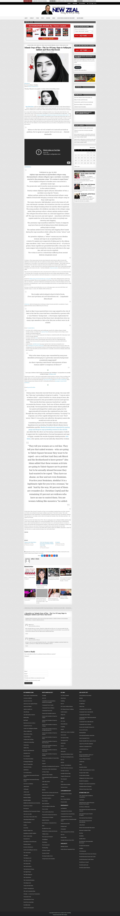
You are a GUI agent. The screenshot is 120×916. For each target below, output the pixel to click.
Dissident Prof (27, 753)
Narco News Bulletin (65, 799)
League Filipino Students (84, 758)
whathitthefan (27, 166)
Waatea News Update (65, 784)
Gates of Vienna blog (28, 764)
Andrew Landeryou (28, 709)
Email (26, 673)
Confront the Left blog (28, 739)
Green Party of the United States (49, 769)
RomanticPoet (27, 838)
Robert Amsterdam (28, 836)
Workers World (45, 853)
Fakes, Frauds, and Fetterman (80, 99)
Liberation (63, 751)
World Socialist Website (84, 867)
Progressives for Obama (47, 817)
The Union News (27, 877)
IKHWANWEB (82, 732)
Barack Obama (30, 45)
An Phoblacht (64, 808)
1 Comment (90, 186)
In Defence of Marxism (84, 806)
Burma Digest (82, 700)
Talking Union (45, 833)
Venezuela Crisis (27, 896)
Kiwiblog (63, 700)
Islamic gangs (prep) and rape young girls (40, 278)
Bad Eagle (26, 720)
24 (94, 160)
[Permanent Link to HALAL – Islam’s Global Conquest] (30, 572)
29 (88, 163)
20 (81, 160)
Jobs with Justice (46, 781)
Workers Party (64, 787)
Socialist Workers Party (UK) (67, 840)
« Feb (75, 166)
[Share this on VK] (57, 556)
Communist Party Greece (66, 816)
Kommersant (64, 826)
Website (26, 675)
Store (37, 18)
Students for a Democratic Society (49, 831)
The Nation (44, 842)
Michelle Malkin (27, 800)
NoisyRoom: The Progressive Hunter (32, 811)
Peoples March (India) (84, 775)
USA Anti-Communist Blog (29, 891)
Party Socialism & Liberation (48, 806)
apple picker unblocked (79, 139)
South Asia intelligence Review (30, 849)
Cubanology (26, 745)
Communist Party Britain (66, 811)
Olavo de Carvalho (28, 814)
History (43, 551)
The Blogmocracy (27, 858)
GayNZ (62, 729)
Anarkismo (81, 799)
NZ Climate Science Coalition (67, 709)
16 (91, 157)
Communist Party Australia (85, 709)
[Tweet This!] (42, 556)
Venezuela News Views (29, 899)
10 (94, 155)
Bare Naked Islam (29, 106)
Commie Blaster (27, 736)
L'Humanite (63, 829)
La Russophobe (27, 794)
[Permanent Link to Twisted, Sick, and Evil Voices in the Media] (77, 196)
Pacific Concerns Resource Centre (87, 769)
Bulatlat (81, 698)
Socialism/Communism (51, 45)
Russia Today (64, 837)
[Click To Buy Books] (48, 40)
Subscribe (75, 3)
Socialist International (84, 845)
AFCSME (44, 695)
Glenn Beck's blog (27, 767)
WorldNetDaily (27, 904)
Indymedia (63, 743)
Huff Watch (26, 769)
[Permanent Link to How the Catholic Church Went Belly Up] (77, 175)
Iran (46, 551)
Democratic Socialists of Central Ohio (50, 758)
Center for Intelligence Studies (30, 728)
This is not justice (54, 267)
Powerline (26, 827)
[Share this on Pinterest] (47, 556)
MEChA (43, 789)
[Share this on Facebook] (45, 556)
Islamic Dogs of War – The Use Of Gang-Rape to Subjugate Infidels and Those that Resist (48, 48)
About (26, 18)
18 (75, 160)
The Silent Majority (28, 874)
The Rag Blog (45, 847)
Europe (35, 45)
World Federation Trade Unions (86, 859)
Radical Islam (44, 45)
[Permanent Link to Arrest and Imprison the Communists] (30, 593)
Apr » (78, 166)
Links (80, 764)
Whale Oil (63, 714)
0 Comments (90, 176)
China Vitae (81, 706)
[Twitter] (87, 3)
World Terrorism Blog (28, 902)
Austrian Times (44, 331)
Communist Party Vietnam (85, 724)
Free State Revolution (28, 758)
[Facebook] (89, 3)
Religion (36, 553)
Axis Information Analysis (29, 714)
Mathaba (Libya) (64, 846)
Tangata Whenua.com (65, 776)
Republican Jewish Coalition (30, 833)
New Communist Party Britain (67, 831)
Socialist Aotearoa (65, 770)
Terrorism (41, 553)
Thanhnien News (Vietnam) (85, 786)
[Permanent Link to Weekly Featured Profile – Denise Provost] (42, 576)
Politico (25, 825)
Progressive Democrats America (49, 814)
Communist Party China (84, 714)
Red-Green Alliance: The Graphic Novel (83, 104)
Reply (26, 633)
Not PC (62, 703)
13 (81, 157)
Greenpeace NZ (64, 740)
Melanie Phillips (27, 797)
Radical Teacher (45, 820)
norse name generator (79, 134)
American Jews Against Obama (30, 703)
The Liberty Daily (27, 860)
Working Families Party (47, 856)
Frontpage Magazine (28, 761)
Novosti (62, 834)
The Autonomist (27, 852)
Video (67, 45)
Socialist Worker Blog (65, 773)
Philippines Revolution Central (86, 778)
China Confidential (28, 731)
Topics (42, 18)
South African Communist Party (68, 849)
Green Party (63, 734)
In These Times (45, 771)
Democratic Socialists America (49, 713)
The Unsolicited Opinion (29, 880)
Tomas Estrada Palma (28, 885)
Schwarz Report (27, 844)
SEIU (43, 825)
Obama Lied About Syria (30, 542)
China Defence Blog (28, 734)
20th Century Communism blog (30, 695)
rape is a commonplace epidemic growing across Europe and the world (52, 115)
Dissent (44, 763)
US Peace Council (46, 850)
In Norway (26, 304)
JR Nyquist (26, 789)
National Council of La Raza (48, 795)
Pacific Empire (64, 711)
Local (36, 337)
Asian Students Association (85, 695)
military (59, 551)
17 (94, 157)
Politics (26, 553)
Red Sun (81, 833)
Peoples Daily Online (84, 772)
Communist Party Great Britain (68, 813)
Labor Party (45, 784)
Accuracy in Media (28, 698)
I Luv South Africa (27, 772)
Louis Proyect (45, 787)
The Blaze (26, 855)
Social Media (82, 3)
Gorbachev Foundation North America (50, 766)
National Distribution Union (67, 754)
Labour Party (64, 748)
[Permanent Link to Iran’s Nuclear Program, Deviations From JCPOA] (54, 572)
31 (94, 163)
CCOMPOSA (82, 703)
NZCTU (62, 759)
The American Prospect (47, 836)
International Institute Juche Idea (86, 735)
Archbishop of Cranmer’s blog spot (35, 345)
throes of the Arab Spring (60, 379)
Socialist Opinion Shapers (61, 45)
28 (85, 163)
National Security (65, 551)
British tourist (36, 344)
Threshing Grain (27, 882)
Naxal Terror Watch (28, 805)
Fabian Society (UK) (65, 823)
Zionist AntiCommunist (29, 907)
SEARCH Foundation (83, 780)
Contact (32, 18)
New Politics (45, 800)
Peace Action (45, 809)
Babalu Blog (26, 717)
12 (78, 157)
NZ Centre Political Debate (67, 706)
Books (69, 3)
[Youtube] (92, 3)
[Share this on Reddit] (52, 556)
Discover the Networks (29, 750)
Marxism (49, 551)
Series (53, 18)
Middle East (39, 45)
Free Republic (27, 756)
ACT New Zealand (65, 695)
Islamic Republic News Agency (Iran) (87, 740)
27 (81, 163)
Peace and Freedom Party (48, 811)
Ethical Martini (64, 723)
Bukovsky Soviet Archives (29, 723)
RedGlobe (81, 835)
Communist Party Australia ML (86, 711)
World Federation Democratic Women (87, 853)
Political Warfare (27, 822)
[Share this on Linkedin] (49, 556)
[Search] (95, 3)
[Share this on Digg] (54, 556)
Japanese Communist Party (85, 746)
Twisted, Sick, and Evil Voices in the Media (83, 102)
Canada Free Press (28, 725)
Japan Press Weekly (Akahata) (86, 743)
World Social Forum (83, 864)
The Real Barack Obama (29, 869)
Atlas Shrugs (26, 711)
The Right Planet (27, 871)
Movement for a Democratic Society (50, 792)
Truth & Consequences (29, 888)
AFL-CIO (44, 698)
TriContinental (82, 851)
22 (88, 160)
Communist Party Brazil (66, 793)
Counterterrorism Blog (29, 742)
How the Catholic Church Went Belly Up (83, 97)
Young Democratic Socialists (48, 858)
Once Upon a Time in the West (30, 816)
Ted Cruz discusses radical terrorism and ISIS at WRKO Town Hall (47, 544)
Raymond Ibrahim (31, 387)
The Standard (64, 779)
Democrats (38, 551)
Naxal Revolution (83, 767)
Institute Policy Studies (47, 774)
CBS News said (52, 374)
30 (91, 163)
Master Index (80, 18)
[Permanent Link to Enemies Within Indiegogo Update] (65, 592)
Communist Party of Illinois (48, 707)
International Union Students (85, 817)
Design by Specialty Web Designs (60, 914)
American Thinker (28, 706)
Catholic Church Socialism (80, 106)
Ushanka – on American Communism (32, 893)
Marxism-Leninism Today (85, 830)
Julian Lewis (26, 791)
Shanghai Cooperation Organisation (87, 783)
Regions (48, 18)
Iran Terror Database (28, 783)
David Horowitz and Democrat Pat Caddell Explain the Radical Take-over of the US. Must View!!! (84, 136)
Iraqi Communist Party (84, 738)
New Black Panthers (46, 798)
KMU (80, 751)
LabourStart (82, 824)
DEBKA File (26, 747)
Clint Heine (63, 698)
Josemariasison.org (83, 749)
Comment (26, 656)
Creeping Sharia (30, 328)
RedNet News (82, 838)
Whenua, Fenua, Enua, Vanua (85, 789)
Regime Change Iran (28, 830)
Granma (62, 796)
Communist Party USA (47, 710)
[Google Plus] (91, 3)
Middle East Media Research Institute (32, 802)
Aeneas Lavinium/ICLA (33, 86)
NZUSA (62, 762)
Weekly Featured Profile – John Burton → (63, 608)
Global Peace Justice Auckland (67, 732)
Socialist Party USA (46, 828)
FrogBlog (63, 726)
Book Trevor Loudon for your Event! (66, 18)
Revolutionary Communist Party (49, 822)
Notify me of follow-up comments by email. (35, 678)
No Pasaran (26, 808)
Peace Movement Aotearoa (67, 767)
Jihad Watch (26, 786)
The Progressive (46, 844)
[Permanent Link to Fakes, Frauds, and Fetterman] (77, 186)
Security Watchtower (28, 847)
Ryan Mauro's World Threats (30, 841)
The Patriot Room (27, 866)
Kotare (62, 745)
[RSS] (94, 3)
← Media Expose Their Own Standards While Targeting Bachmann (38, 608)
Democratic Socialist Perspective (86, 727)
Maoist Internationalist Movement (87, 827)
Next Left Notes (45, 803)
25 (75, 163)
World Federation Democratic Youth (87, 856)
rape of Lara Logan (48, 379)
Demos (43, 760)
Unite (62, 781)
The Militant (45, 839)
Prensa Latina (64, 801)
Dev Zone (63, 721)
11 (75, 157)
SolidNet (81, 848)
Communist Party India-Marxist (86, 721)
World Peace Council (84, 862)
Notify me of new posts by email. (33, 680)
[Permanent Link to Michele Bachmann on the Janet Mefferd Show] (54, 593)
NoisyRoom (27, 83)
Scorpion (57, 542)
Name (26, 671)
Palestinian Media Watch (29, 819)
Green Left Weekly (83, 729)
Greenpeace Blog (64, 737)
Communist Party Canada (47, 705)
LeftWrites (81, 761)
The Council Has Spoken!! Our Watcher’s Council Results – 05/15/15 (65, 579)
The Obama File (27, 863)
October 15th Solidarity (66, 765)
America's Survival (28, 700)
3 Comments (52, 52)
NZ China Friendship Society (67, 756)
